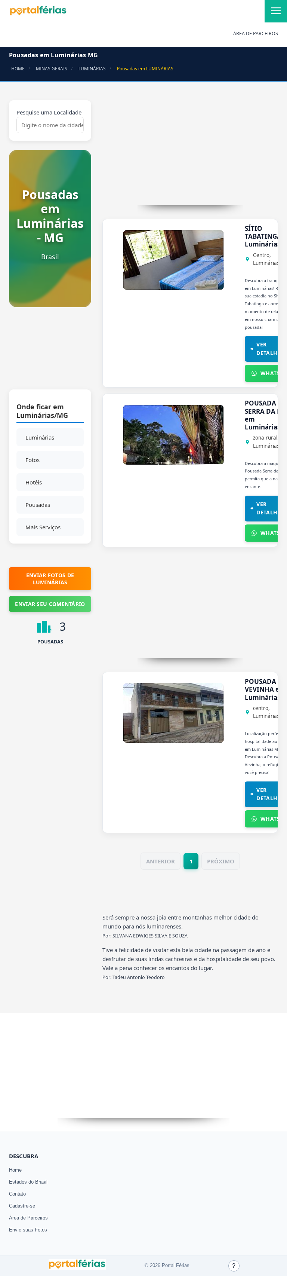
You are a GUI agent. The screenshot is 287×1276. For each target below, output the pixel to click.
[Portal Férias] (38, 14)
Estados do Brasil (28, 1182)
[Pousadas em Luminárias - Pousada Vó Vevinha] (173, 740)
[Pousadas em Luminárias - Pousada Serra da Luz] (173, 462)
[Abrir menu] (276, 11)
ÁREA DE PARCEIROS (255, 33)
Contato (17, 1194)
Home (15, 1170)
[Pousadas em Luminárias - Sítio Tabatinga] (173, 287)
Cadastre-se (22, 1206)
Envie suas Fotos (28, 1230)
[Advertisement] (50, 352)
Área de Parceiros (28, 1218)
